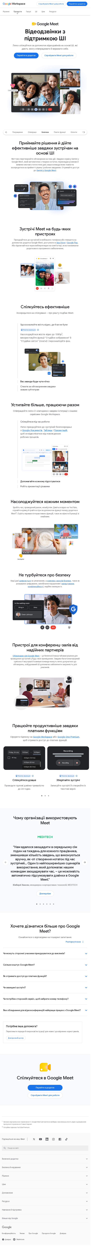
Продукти (18, 12)
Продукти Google (49, 1247)
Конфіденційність (9, 1247)
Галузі (28, 12)
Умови (22, 1247)
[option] (17, 132)
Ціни (43, 12)
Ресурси (52, 12)
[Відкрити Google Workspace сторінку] (14, 3)
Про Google (33, 1247)
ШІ (36, 12)
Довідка (63, 1247)
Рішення (6, 12)
